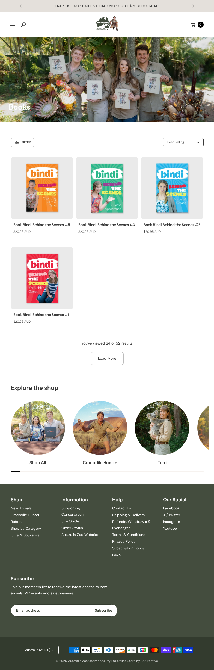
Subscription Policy (128, 548)
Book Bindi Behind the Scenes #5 (41, 224)
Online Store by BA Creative (137, 661)
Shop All (37, 462)
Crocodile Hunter (100, 462)
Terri (162, 462)
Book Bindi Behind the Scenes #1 (41, 314)
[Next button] (193, 6)
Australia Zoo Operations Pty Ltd (92, 661)
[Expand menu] (12, 24)
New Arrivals (21, 508)
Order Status (72, 527)
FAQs (116, 555)
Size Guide (70, 521)
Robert (16, 521)
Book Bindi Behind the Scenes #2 (172, 224)
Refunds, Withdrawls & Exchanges (131, 524)
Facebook (171, 508)
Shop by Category (26, 528)
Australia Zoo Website (79, 534)
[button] (23, 24)
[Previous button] (21, 6)
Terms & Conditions (128, 534)
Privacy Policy (123, 541)
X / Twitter (171, 514)
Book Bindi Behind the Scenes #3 (106, 224)
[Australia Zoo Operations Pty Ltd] (107, 23)
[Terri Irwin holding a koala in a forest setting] (162, 428)
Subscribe (103, 610)
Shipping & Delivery (128, 514)
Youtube (170, 528)
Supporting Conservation (72, 511)
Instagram (171, 521)
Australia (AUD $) (37, 650)
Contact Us (121, 508)
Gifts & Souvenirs (25, 535)
